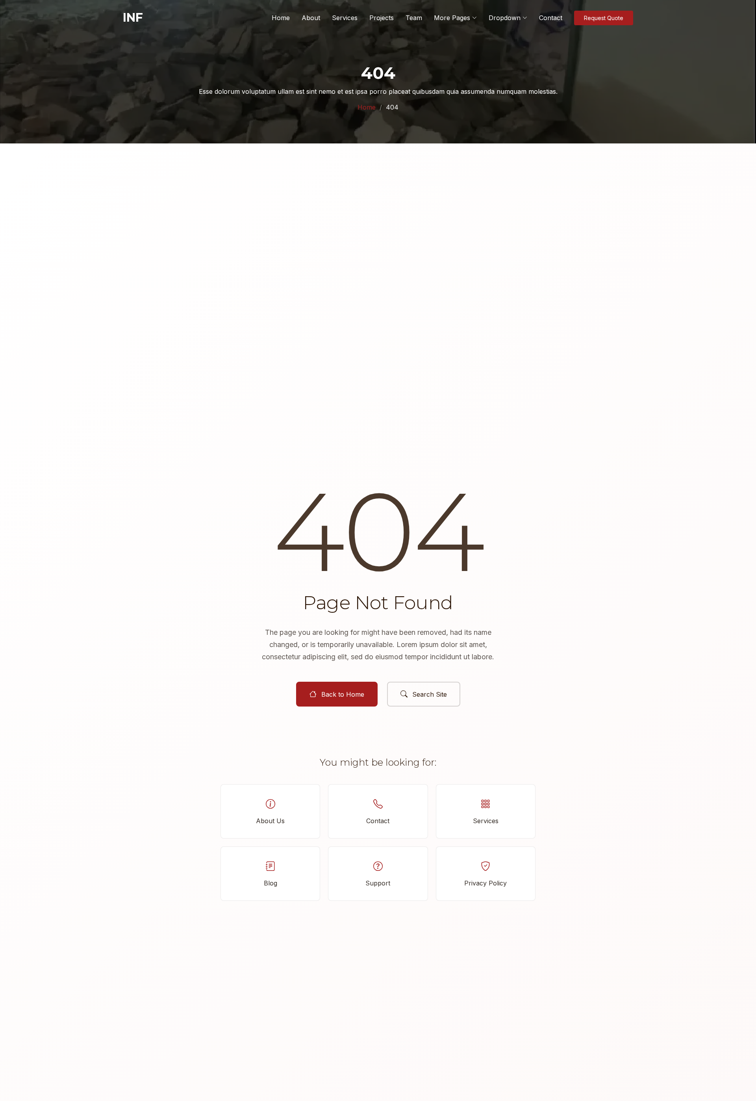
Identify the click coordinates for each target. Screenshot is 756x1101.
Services (345, 18)
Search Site (429, 694)
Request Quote (603, 18)
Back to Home (342, 694)
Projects (381, 18)
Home (281, 18)
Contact (550, 18)
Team (414, 18)
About (311, 18)
